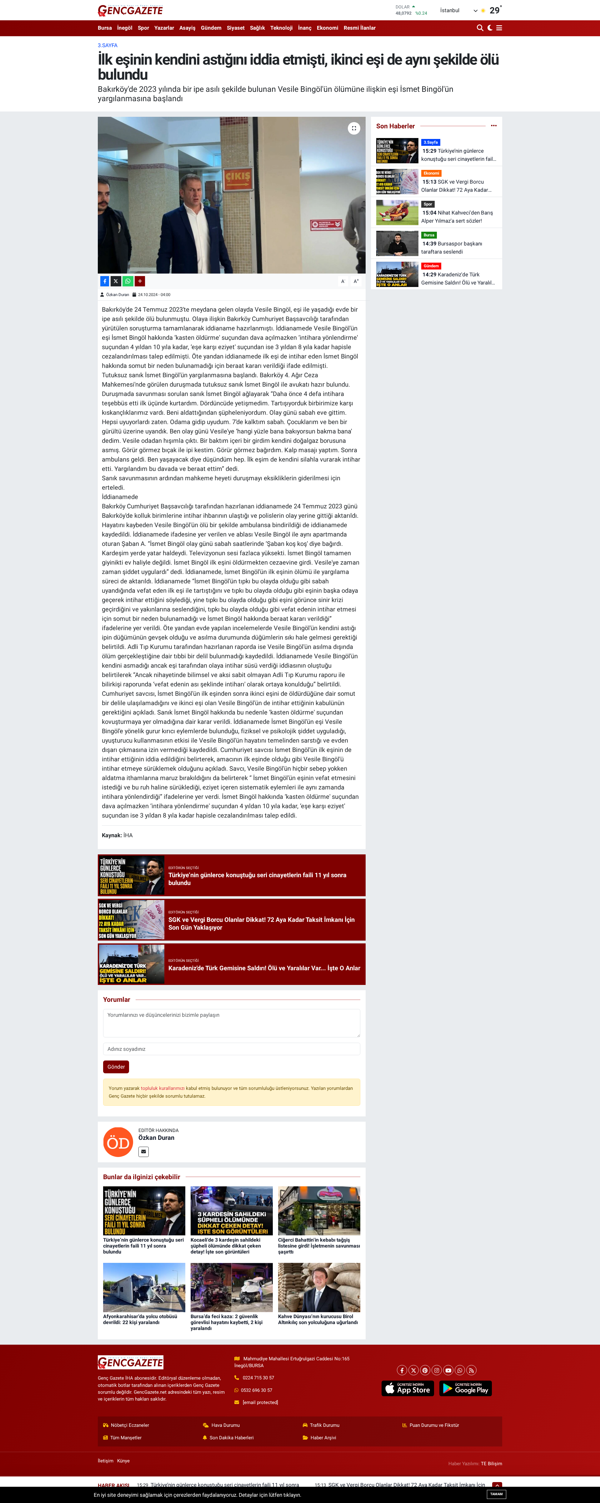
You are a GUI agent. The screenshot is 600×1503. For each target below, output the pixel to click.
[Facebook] (402, 1370)
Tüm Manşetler (126, 1438)
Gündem (211, 28)
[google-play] (465, 1388)
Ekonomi (327, 28)
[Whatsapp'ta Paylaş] (127, 281)
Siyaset (236, 28)
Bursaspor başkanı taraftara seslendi (451, 247)
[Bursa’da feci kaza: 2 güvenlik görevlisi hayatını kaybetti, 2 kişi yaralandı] (232, 1287)
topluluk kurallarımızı (163, 1088)
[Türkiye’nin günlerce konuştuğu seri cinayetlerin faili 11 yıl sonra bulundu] (144, 1210)
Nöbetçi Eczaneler (130, 1425)
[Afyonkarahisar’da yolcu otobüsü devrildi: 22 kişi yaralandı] (144, 1287)
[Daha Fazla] (140, 281)
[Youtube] (448, 1370)
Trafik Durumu (324, 1425)
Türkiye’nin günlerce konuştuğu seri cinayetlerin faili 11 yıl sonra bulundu (143, 1246)
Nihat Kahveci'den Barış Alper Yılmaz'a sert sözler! (457, 217)
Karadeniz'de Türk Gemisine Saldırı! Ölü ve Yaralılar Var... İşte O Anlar (458, 279)
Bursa (105, 28)
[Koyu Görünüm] (489, 28)
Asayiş (187, 28)
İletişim (105, 1461)
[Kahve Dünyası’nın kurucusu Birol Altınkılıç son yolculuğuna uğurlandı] (319, 1287)
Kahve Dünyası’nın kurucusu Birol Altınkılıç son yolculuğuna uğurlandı (318, 1319)
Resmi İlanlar (360, 28)
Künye (123, 1461)
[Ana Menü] (498, 28)
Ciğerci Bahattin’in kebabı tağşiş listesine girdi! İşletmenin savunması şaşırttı (319, 1246)
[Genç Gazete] (130, 10)
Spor (143, 28)
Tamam (496, 1494)
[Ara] (481, 28)
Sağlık (257, 28)
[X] (413, 1370)
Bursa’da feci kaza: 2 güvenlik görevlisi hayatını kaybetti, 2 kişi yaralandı (226, 1322)
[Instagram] (437, 1370)
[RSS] (471, 1370)
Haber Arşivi (323, 1438)
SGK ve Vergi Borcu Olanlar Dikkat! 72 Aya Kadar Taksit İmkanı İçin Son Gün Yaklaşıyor (454, 186)
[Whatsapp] (460, 1370)
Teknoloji (281, 28)
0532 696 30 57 (256, 1390)
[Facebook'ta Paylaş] (104, 281)
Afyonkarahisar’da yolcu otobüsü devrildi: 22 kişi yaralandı (140, 1319)
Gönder (116, 1067)
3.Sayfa (108, 45)
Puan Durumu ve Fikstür (434, 1425)
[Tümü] (494, 126)
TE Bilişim (491, 1463)
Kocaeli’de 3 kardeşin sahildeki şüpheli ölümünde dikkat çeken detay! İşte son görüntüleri (226, 1246)
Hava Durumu (226, 1425)
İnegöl (124, 28)
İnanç (305, 28)
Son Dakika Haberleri (232, 1438)
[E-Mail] (143, 1152)
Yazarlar (164, 28)
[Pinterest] (425, 1370)
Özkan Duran (117, 294)
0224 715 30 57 (258, 1378)
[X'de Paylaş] (116, 281)
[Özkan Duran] (118, 1141)
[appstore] (407, 1388)
